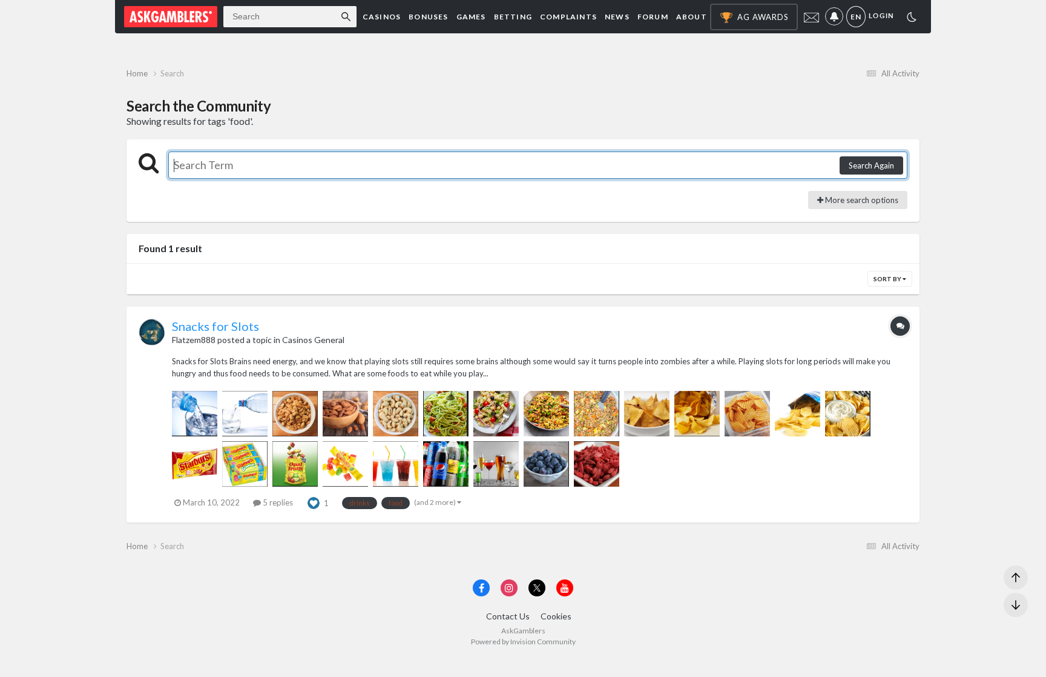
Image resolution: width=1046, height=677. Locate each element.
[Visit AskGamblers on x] (536, 587)
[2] (911, 18)
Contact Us (508, 616)
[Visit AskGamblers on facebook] (481, 587)
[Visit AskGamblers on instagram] (509, 587)
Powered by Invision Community (523, 641)
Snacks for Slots (215, 326)
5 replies (277, 502)
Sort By (888, 278)
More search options (860, 200)
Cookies (556, 616)
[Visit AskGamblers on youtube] (564, 587)
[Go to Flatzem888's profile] (152, 332)
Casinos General (313, 340)
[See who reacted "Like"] (313, 502)
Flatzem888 (193, 340)
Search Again (871, 165)
